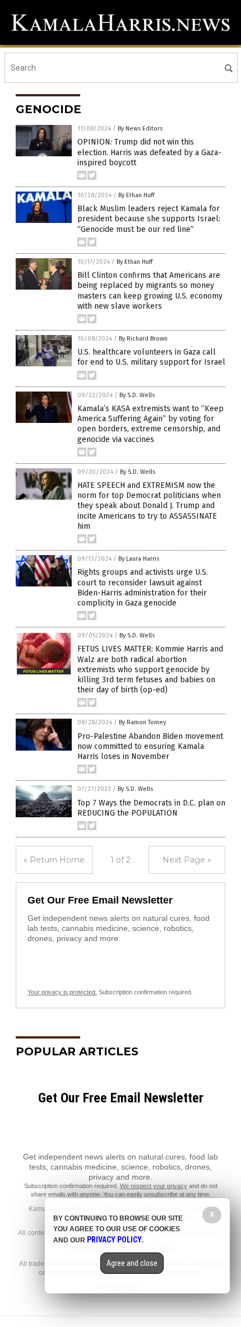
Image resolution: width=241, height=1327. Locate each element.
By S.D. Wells (137, 395)
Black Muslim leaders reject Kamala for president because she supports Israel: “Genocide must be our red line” (148, 219)
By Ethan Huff (136, 195)
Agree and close (131, 1263)
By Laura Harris (138, 558)
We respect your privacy (153, 1185)
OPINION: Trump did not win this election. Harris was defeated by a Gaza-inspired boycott (149, 152)
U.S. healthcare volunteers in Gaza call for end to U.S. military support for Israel (151, 357)
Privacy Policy (114, 1239)
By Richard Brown (143, 338)
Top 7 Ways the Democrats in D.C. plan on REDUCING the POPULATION (151, 808)
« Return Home (54, 860)
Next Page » (187, 860)
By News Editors (140, 128)
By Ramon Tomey (142, 722)
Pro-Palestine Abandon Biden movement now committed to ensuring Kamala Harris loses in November (150, 746)
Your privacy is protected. (62, 992)
